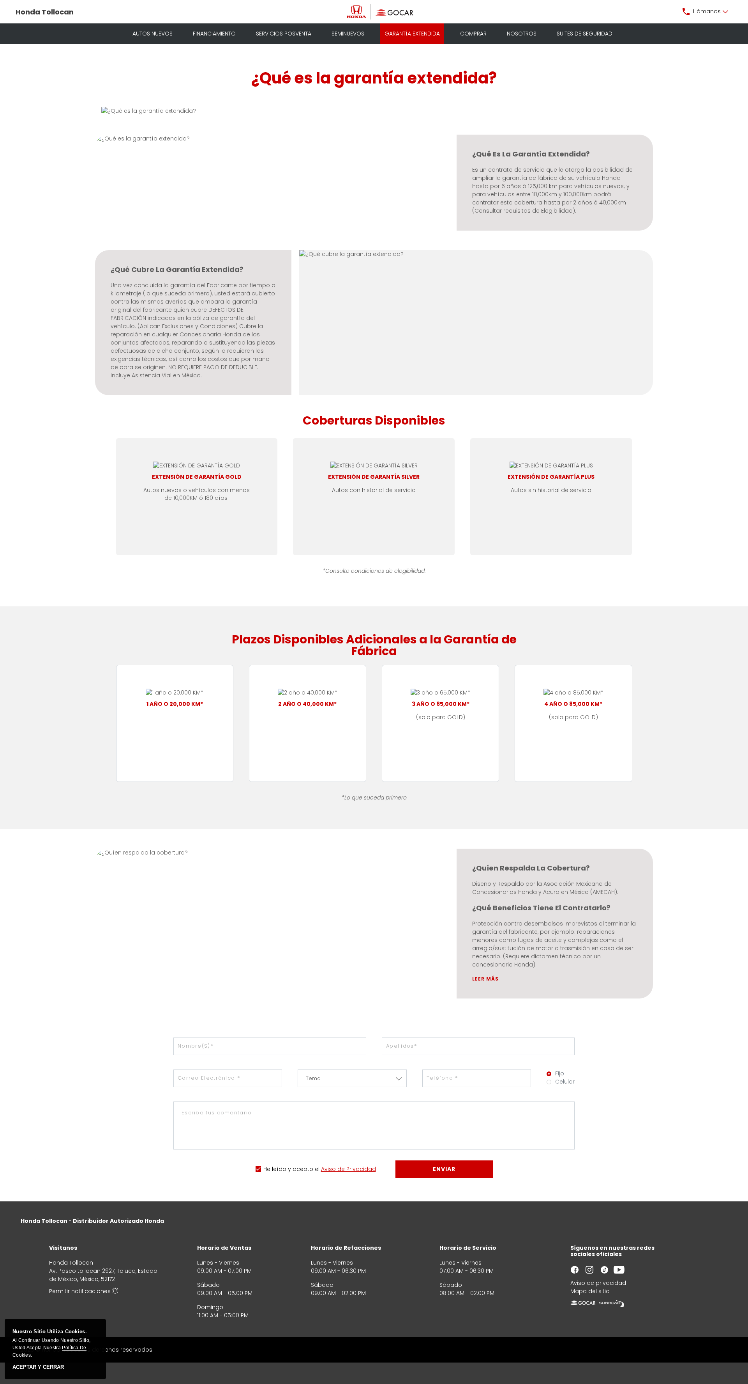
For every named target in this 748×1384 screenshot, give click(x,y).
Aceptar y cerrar (38, 1367)
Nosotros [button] (521, 33)
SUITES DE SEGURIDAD (584, 33)
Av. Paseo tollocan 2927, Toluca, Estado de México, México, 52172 (103, 1275)
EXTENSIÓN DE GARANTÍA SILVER (374, 477)
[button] (705, 12)
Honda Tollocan (45, 12)
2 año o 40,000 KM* (307, 704)
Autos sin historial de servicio (551, 490)
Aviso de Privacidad (348, 1169)
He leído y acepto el (291, 1169)
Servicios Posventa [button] (283, 33)
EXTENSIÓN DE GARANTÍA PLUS (551, 477)
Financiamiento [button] (214, 33)
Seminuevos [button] (348, 33)
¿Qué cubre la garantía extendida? (177, 270)
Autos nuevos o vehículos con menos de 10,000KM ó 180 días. (196, 494)
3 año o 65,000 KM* (440, 704)
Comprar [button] (473, 33)
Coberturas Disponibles (374, 422)
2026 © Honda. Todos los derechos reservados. (87, 1350)
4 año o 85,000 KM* (573, 704)
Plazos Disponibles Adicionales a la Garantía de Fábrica (374, 646)
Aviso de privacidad (598, 1283)
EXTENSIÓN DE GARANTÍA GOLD (197, 477)
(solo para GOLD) (440, 717)
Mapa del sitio (590, 1291)
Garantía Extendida (412, 33)
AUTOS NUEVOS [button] (152, 33)
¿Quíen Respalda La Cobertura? (531, 868)
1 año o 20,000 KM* (174, 704)
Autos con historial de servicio (374, 490)
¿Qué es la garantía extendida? (374, 78)
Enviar (444, 1169)
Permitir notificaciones (80, 1291)
